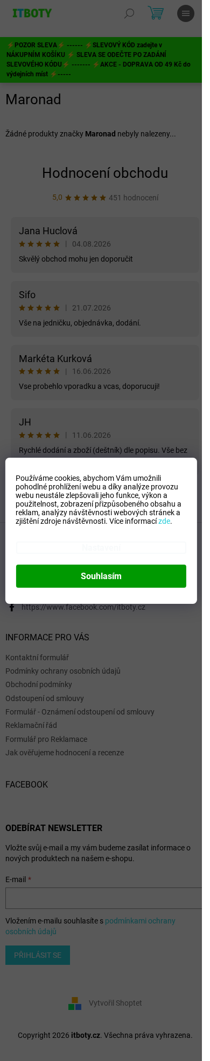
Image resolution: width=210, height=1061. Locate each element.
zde (164, 521)
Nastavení (101, 548)
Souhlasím (101, 576)
